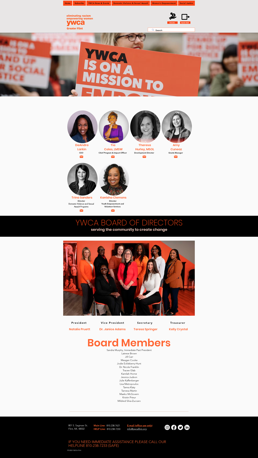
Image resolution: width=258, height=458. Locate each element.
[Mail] (81, 156)
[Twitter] (180, 427)
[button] (98, 3)
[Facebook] (173, 427)
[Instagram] (167, 427)
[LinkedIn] (187, 427)
